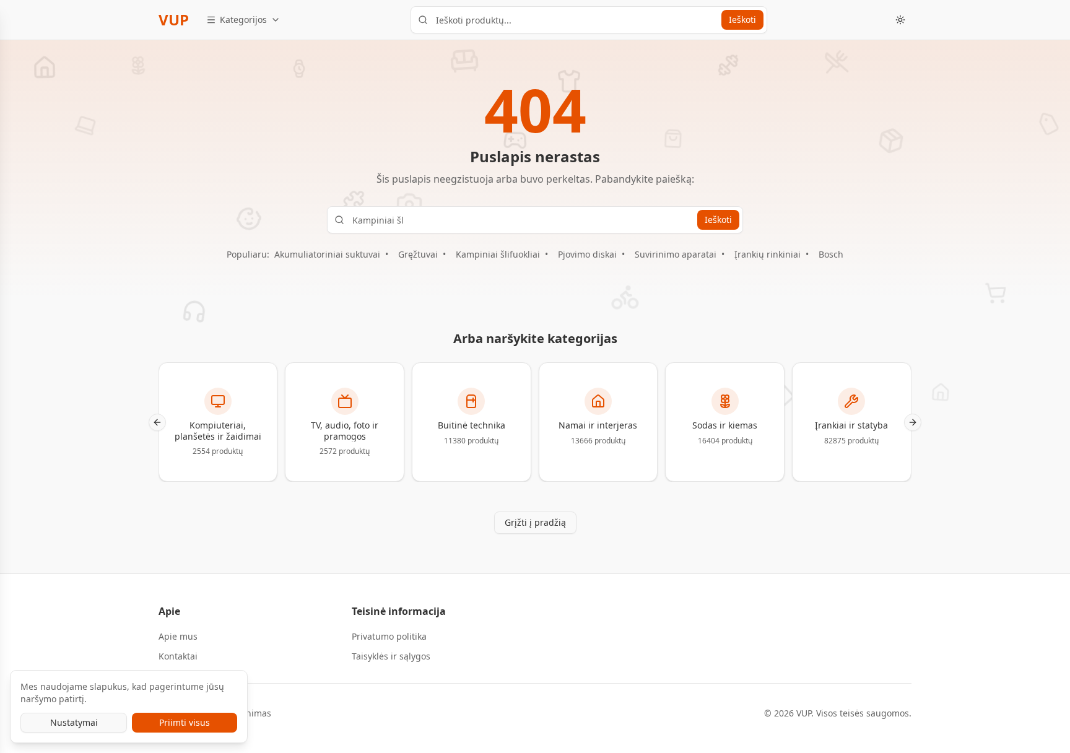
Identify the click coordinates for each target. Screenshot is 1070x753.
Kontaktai (178, 656)
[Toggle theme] (900, 20)
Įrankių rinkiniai (767, 254)
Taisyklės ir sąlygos (391, 656)
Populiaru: (248, 254)
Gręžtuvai (418, 254)
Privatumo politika (389, 636)
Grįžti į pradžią (535, 522)
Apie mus (178, 636)
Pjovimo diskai (587, 254)
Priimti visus (184, 722)
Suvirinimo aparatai (675, 254)
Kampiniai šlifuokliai (498, 254)
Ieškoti (742, 19)
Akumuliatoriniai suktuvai (327, 254)
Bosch (831, 254)
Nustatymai (74, 722)
